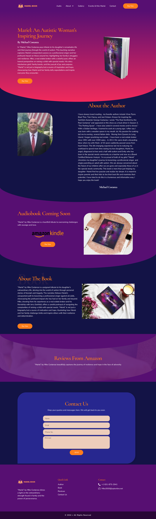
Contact (113, 6)
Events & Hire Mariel (96, 6)
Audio (58, 6)
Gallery (81, 6)
